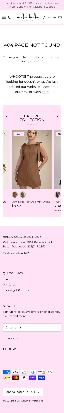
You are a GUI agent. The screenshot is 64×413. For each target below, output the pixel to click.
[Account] (44, 17)
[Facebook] (4, 349)
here (45, 92)
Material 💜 (38, 400)
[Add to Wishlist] (4, 134)
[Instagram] (9, 349)
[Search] (12, 17)
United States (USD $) (20, 392)
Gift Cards (9, 284)
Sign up (12, 338)
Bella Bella (16, 400)
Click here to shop (44, 6)
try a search (33, 61)
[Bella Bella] (28, 17)
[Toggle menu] (4, 17)
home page (53, 57)
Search (7, 279)
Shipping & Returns (16, 290)
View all (32, 124)
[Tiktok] (14, 349)
